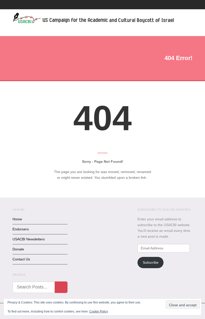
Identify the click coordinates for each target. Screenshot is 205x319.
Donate (18, 249)
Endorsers (20, 229)
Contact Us (21, 259)
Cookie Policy (98, 311)
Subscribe (150, 262)
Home (17, 219)
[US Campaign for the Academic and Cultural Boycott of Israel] (93, 19)
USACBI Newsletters (28, 239)
